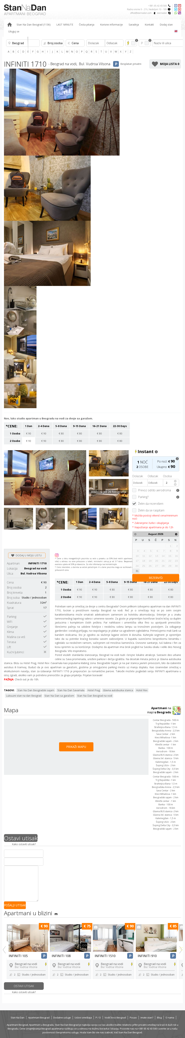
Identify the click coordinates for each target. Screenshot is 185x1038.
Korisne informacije (111, 24)
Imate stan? (147, 1017)
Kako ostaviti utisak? (24, 844)
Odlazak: (153, 476)
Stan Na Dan (17, 1017)
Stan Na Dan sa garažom (59, 695)
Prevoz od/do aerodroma (154, 490)
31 (137, 571)
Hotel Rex (141, 690)
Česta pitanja (86, 24)
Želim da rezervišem (150, 504)
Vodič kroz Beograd (115, 1017)
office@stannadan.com (141, 12)
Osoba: (167, 476)
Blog (159, 1017)
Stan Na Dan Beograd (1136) (34, 24)
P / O (98, 1017)
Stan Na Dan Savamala (70, 690)
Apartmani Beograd (39, 1017)
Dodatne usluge (62, 1017)
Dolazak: (137, 476)
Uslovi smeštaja (83, 1017)
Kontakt (149, 24)
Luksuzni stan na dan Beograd (23, 695)
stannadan (162, 12)
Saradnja (134, 24)
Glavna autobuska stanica (118, 690)
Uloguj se (13, 31)
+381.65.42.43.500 (157, 5)
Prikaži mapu (76, 747)
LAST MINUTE (64, 24)
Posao (133, 1017)
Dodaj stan (166, 24)
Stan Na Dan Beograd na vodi (94, 695)
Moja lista (169, 64)
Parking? (143, 497)
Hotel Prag (93, 690)
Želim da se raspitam (151, 510)
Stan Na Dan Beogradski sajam (35, 690)
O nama (169, 1017)
